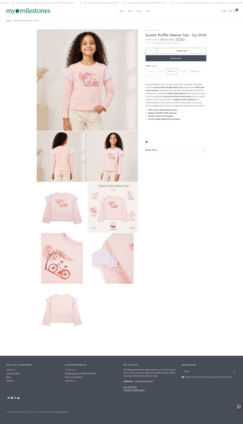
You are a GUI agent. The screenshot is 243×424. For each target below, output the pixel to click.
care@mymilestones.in (134, 390)
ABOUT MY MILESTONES (19, 365)
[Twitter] (12, 398)
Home (8, 20)
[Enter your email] (234, 371)
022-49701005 (130, 387)
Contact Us (70, 381)
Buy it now (176, 58)
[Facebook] (9, 398)
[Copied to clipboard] (147, 141)
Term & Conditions (73, 377)
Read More (151, 150)
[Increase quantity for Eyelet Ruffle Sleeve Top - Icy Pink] (154, 51)
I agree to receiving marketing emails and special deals (208, 377)
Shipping (159, 43)
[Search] (230, 11)
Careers (10, 381)
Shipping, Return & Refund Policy (80, 373)
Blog (8, 377)
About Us (10, 370)
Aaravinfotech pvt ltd (59, 412)
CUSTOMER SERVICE (75, 365)
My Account (70, 370)
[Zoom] (132, 34)
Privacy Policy (12, 373)
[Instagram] (15, 398)
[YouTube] (18, 398)
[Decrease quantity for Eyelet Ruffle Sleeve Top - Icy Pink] (147, 51)
